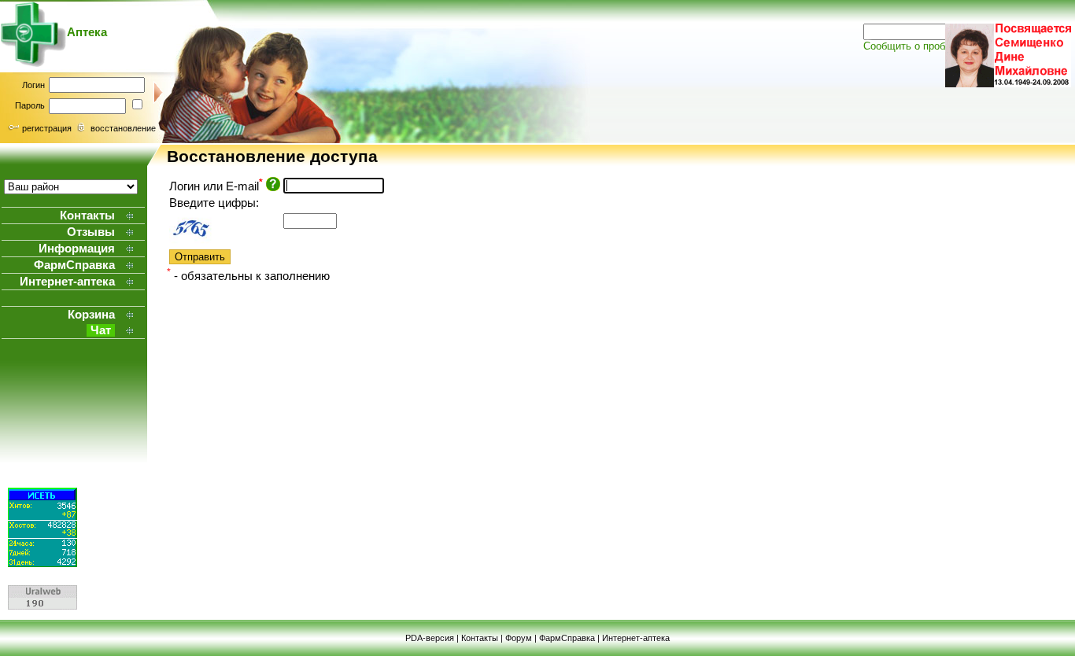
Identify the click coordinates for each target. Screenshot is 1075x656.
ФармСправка (567, 638)
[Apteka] (33, 63)
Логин (33, 85)
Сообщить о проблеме (916, 46)
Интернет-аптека (636, 638)
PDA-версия (429, 638)
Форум (518, 638)
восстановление (123, 128)
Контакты (479, 638)
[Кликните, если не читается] (208, 226)
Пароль (30, 105)
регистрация (47, 128)
